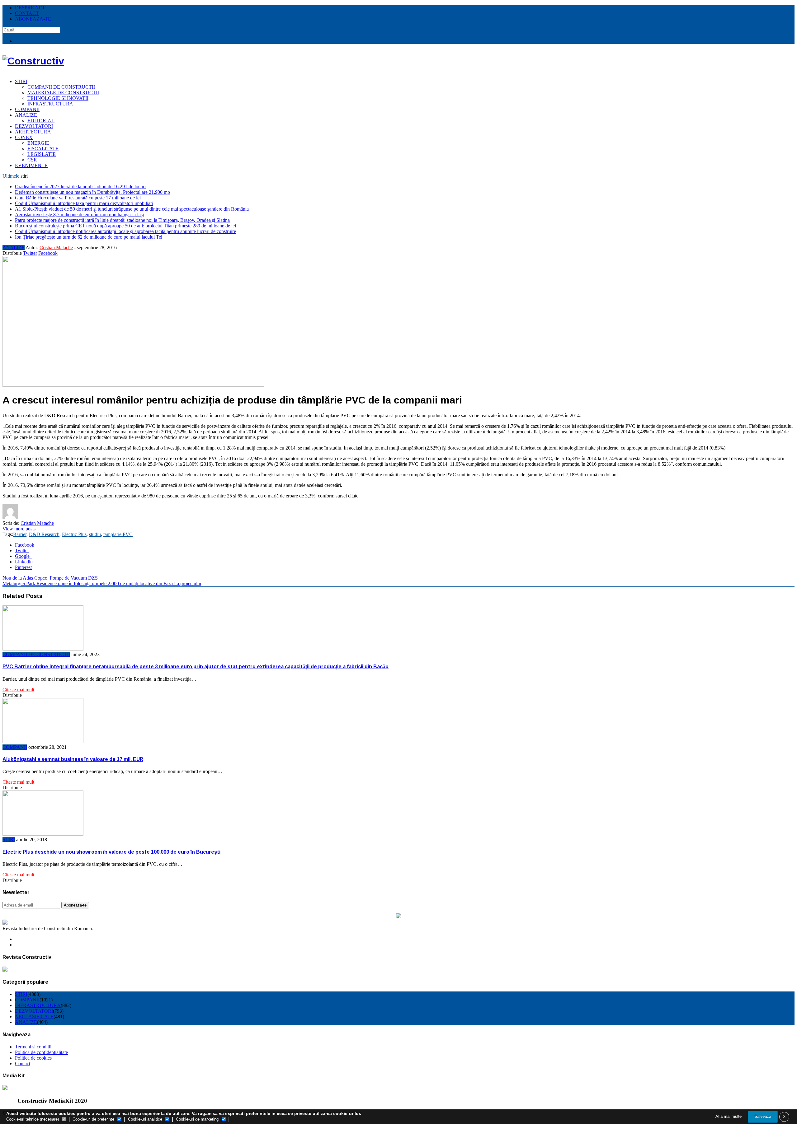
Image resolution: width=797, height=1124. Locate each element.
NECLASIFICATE (34, 1016)
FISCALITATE (43, 148)
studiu (95, 534)
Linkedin (24, 561)
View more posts (18, 528)
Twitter (30, 253)
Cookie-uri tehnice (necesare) (32, 1119)
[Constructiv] (33, 61)
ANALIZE (26, 115)
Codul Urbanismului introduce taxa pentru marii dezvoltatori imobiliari (84, 203)
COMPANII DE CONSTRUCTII (61, 87)
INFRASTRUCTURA (50, 103)
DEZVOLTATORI (34, 126)
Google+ (23, 556)
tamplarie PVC (118, 534)
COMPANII (27, 109)
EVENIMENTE (31, 165)
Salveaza (762, 1116)
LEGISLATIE (41, 154)
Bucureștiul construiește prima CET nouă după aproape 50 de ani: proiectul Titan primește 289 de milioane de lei (125, 225)
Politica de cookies (33, 1058)
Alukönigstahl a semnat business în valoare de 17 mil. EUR (72, 759)
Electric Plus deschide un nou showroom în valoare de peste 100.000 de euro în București (111, 852)
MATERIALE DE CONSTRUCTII (63, 92)
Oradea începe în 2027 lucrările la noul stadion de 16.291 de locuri (80, 186)
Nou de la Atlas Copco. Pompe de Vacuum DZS (50, 578)
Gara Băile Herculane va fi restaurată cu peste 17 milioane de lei (78, 197)
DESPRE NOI (29, 7)
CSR (32, 159)
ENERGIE (38, 143)
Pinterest (23, 567)
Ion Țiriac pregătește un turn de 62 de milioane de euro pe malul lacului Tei (88, 237)
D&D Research (44, 534)
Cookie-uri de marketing (197, 1119)
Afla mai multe (728, 1116)
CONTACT (27, 13)
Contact (22, 1063)
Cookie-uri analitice (145, 1119)
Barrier (19, 534)
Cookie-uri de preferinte (93, 1119)
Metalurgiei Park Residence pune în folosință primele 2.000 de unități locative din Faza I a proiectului (101, 583)
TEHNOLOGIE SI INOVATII (57, 98)
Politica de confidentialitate (41, 1052)
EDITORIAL (40, 120)
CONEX (24, 137)
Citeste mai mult (18, 689)
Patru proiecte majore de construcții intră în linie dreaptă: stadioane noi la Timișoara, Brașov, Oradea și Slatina (122, 220)
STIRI (21, 81)
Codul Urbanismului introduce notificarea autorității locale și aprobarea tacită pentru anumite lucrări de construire (125, 231)
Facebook (48, 253)
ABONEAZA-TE (33, 18)
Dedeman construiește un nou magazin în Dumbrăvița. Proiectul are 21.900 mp (92, 192)
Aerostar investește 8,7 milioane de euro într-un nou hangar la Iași (79, 214)
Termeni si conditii (33, 1046)
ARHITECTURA (33, 131)
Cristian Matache (56, 247)
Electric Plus (74, 534)
